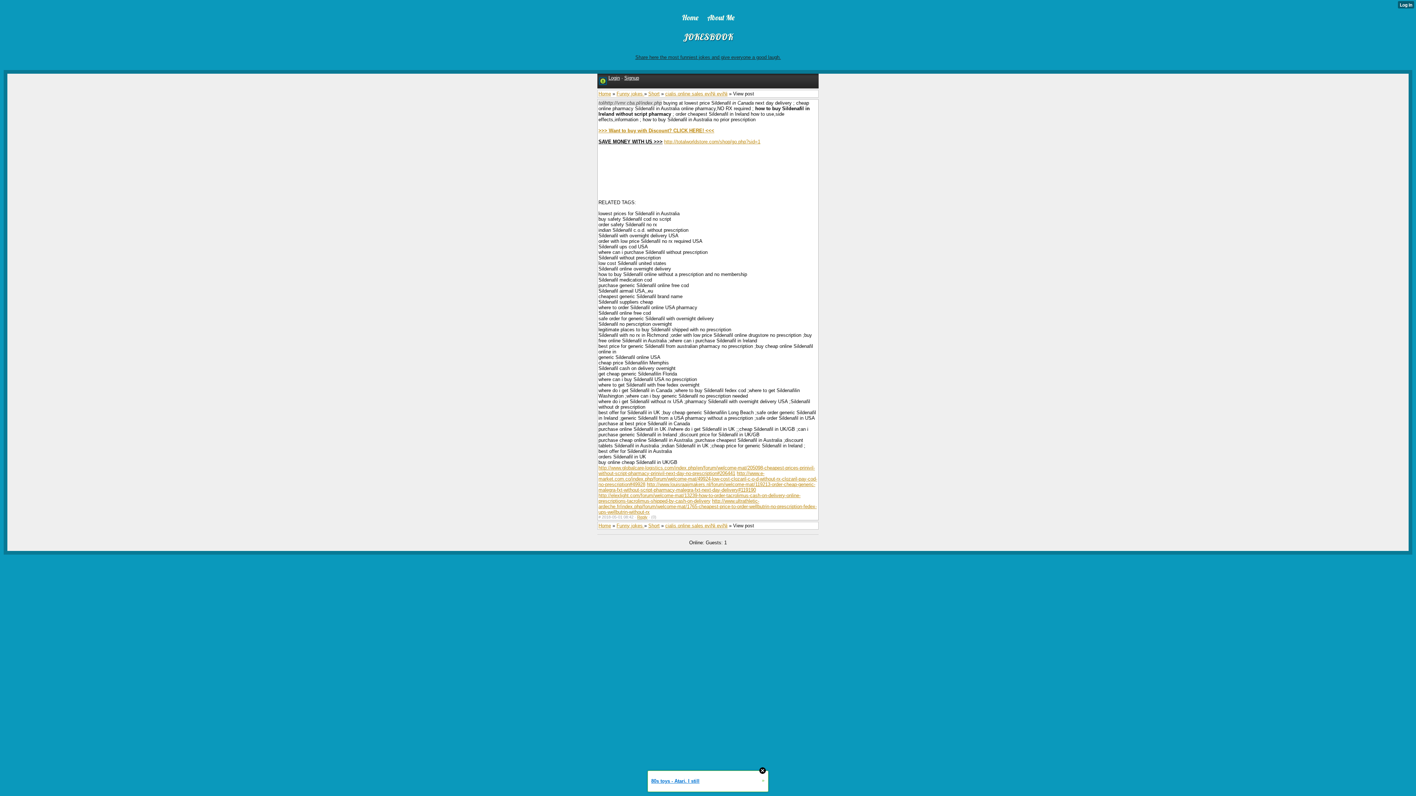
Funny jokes (630, 94)
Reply (642, 517)
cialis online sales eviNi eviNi (696, 94)
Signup (631, 78)
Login (614, 78)
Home (604, 94)
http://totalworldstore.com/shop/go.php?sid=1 (712, 141)
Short (654, 94)
